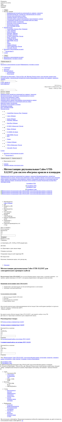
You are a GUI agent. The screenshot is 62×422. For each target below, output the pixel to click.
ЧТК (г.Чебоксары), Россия (14, 46)
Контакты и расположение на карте (13, 49)
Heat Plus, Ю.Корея (12, 34)
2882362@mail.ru (57, 85)
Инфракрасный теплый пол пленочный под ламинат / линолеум (25, 13)
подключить (8, 359)
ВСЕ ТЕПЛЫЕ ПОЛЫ (13, 26)
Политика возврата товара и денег (11, 415)
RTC (8, 42)
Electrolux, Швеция (12, 33)
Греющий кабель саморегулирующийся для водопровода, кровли (25, 19)
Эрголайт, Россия (12, 48)
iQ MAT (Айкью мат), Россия (15, 36)
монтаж (18, 359)
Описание (6, 265)
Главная (6, 164)
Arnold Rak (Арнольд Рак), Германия (17, 29)
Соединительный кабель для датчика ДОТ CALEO (16, 342)
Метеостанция (8, 357)
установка (23, 359)
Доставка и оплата (10, 411)
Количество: (4, 230)
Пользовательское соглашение (12, 408)
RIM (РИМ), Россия (12, 40)
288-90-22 (5, 82)
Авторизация (10, 72)
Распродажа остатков (13, 24)
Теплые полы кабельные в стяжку (16, 16)
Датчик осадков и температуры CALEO (12, 325)
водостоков (43, 357)
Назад (6, 10)
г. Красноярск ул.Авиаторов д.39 (52, 86)
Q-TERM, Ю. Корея (12, 39)
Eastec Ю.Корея (11, 32)
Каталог (5, 93)
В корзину (3, 237)
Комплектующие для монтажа (15, 21)
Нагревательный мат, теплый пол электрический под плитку (24, 14)
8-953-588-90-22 (5, 84)
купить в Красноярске (33, 359)
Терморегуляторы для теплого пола (17, 17)
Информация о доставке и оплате (13, 58)
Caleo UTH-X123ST (17, 357)
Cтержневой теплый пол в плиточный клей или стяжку (22, 20)
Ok (22, 420)
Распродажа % (9, 51)
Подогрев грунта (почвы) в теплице (17, 23)
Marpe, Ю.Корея (11, 37)
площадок (49, 357)
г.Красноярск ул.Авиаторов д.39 (11, 376)
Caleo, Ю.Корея (11, 30)
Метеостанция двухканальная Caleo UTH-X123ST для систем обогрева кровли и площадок (27, 364)
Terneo (9, 43)
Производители (8, 27)
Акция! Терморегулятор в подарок (11, 399)
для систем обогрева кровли (31, 357)
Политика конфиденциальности (13, 405)
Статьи (6, 52)
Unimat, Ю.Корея (11, 45)
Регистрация (10, 73)
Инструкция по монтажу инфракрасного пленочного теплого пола (11, 393)
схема (13, 359)
